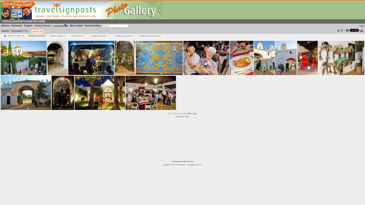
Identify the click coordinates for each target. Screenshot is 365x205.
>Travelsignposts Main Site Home (23, 21)
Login (362, 26)
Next (190, 113)
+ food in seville (57, 36)
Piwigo (187, 116)
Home (5, 30)
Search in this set (16, 35)
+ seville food (78, 36)
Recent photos (93, 25)
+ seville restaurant (124, 36)
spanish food (38, 31)
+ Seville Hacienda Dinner (150, 36)
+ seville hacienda (99, 36)
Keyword (17, 30)
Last (195, 113)
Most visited (76, 25)
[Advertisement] (182, 139)
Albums (5, 25)
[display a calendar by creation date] (347, 30)
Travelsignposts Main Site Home (182, 161)
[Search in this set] (338, 30)
